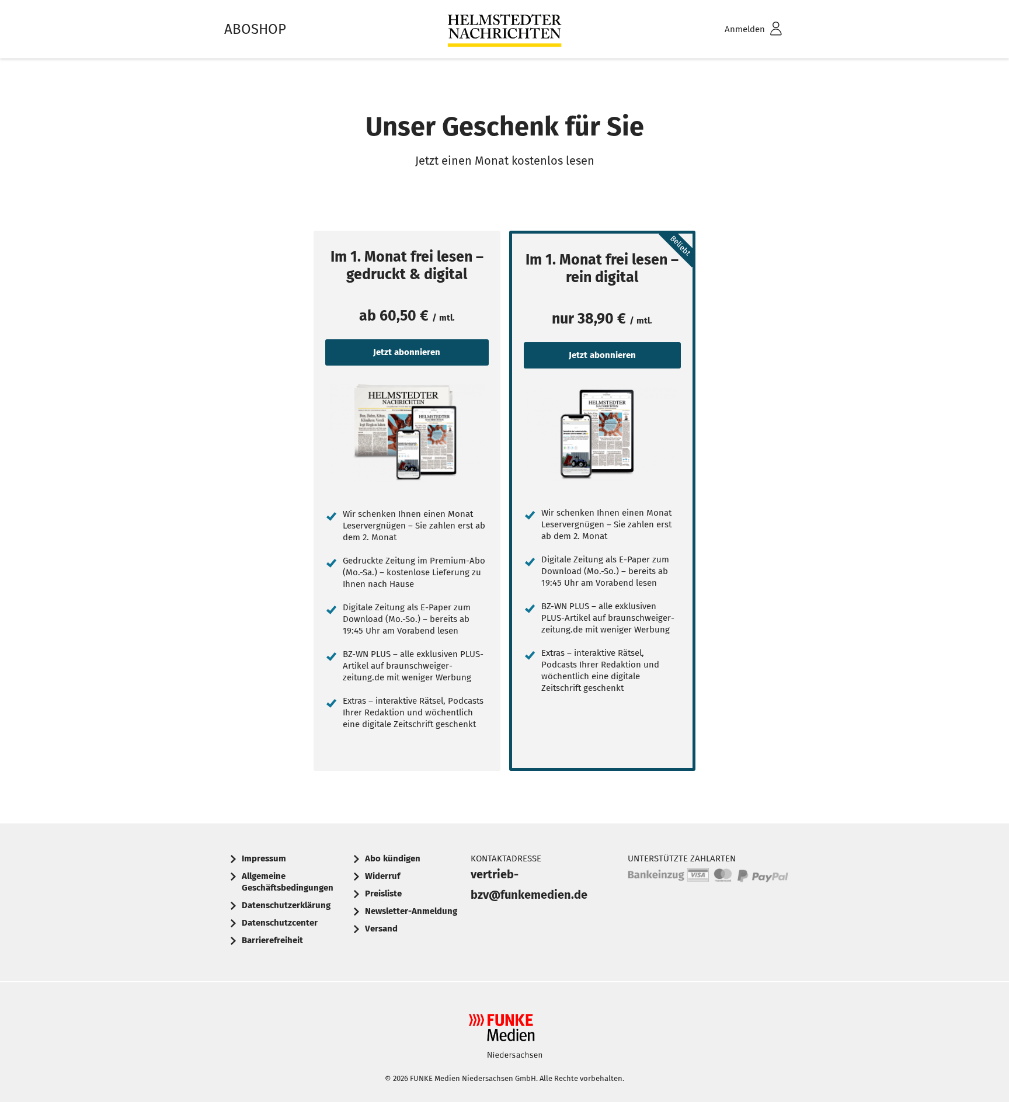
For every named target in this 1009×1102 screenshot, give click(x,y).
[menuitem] (738, 29)
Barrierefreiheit (272, 940)
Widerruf (382, 876)
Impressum (264, 858)
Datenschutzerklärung (286, 905)
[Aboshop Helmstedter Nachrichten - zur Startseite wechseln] (504, 29)
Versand (381, 928)
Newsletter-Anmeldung (411, 911)
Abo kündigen (392, 858)
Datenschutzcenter (280, 922)
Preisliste (383, 893)
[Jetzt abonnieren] (407, 432)
